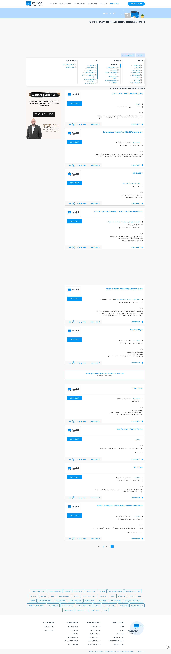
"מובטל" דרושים (118, 637)
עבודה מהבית (95, 630)
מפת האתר (120, 633)
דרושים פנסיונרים (94, 641)
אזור (139, 183)
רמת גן (138, 104)
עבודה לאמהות (95, 633)
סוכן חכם (103, 3)
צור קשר (53, 3)
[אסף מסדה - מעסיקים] (43, 138)
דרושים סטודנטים (94, 637)
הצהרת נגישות (119, 644)
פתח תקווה (120, 222)
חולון (135, 183)
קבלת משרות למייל (71, 641)
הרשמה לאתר (73, 626)
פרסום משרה (49, 630)
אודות (122, 626)
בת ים (132, 183)
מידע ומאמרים (79, 3)
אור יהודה (137, 440)
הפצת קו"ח (92, 3)
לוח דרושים (114, 3)
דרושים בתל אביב (94, 644)
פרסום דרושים (65, 3)
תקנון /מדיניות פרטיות (116, 641)
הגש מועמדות (74, 103)
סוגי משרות (114, 64)
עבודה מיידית (95, 626)
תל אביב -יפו (136, 142)
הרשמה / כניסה (136, 4)
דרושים (75, 633)
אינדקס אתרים (73, 644)
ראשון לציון (110, 222)
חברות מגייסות (73, 637)
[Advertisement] (85, 39)
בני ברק (126, 222)
